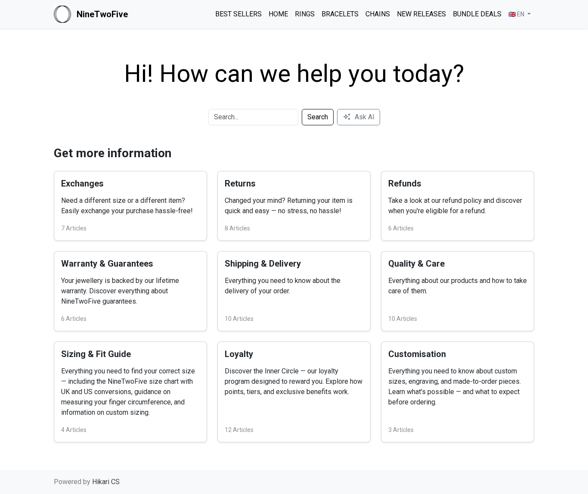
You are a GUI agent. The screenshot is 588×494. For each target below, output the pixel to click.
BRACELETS (340, 14)
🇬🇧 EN (517, 14)
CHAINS (377, 14)
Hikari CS (106, 482)
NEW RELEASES (421, 14)
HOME (278, 14)
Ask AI (364, 117)
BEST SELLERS (238, 14)
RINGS (305, 14)
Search (317, 117)
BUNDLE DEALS (477, 14)
